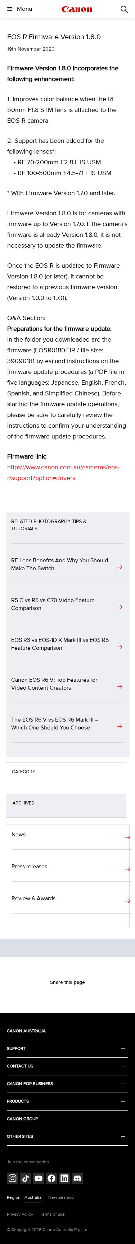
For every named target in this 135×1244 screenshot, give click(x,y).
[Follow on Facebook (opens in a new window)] (51, 1179)
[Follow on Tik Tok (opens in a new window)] (25, 1179)
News (19, 834)
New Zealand (61, 1197)
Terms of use (52, 1214)
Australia (32, 1197)
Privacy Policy (20, 1214)
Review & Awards (33, 898)
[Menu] (124, 9)
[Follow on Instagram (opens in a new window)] (12, 1179)
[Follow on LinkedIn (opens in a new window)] (64, 1179)
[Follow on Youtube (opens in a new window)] (38, 1179)
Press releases (29, 866)
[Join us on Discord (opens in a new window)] (77, 1179)
